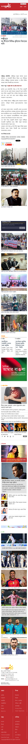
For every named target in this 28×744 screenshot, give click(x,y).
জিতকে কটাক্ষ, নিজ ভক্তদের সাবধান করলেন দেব (17, 503)
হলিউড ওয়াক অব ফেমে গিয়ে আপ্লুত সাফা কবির (17, 496)
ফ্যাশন (2, 721)
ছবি (16, 732)
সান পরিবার (17, 735)
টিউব (16, 729)
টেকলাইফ (17, 706)
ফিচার (2, 724)
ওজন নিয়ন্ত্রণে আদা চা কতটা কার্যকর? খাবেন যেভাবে (12, 416)
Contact (17, 737)
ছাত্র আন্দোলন (13, 137)
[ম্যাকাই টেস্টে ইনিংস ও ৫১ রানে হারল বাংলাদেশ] (14, 542)
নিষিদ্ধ (7, 137)
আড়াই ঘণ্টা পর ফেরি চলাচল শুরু (14, 86)
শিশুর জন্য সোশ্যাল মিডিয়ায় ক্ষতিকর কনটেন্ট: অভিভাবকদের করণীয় (14, 418)
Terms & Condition (5, 735)
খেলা (3, 532)
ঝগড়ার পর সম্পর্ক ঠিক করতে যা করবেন (10, 414)
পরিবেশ (17, 727)
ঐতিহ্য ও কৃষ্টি (18, 703)
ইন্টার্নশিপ (17, 724)
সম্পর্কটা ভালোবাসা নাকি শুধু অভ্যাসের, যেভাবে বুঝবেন (13, 409)
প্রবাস (2, 706)
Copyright (3, 739)
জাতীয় (2, 695)
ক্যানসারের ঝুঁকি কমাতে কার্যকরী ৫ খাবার (10, 412)
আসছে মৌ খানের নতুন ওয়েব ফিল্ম (17, 509)
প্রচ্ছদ (21, 7)
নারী (2, 729)
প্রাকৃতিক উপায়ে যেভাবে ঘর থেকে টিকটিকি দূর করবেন (13, 422)
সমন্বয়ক (23, 137)
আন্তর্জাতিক (3, 703)
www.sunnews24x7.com (12, 680)
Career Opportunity (19, 711)
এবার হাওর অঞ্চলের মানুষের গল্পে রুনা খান (17, 517)
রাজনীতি (3, 700)
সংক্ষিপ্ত (18, 137)
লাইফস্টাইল (5, 385)
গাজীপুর (3, 137)
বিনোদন (4, 444)
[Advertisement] (14, 60)
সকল (25, 7)
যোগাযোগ (17, 721)
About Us (3, 711)
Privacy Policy (18, 708)
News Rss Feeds (5, 737)
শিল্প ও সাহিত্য (18, 700)
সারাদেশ (4, 36)
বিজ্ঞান (2, 708)
